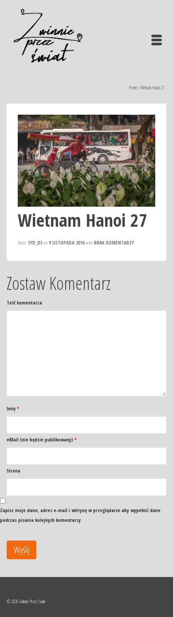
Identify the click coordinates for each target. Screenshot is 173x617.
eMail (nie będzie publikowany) (42, 439)
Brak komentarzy (114, 242)
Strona (13, 470)
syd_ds (35, 242)
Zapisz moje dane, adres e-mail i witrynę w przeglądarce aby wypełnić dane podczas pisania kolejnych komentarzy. (80, 515)
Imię (13, 408)
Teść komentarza (24, 302)
